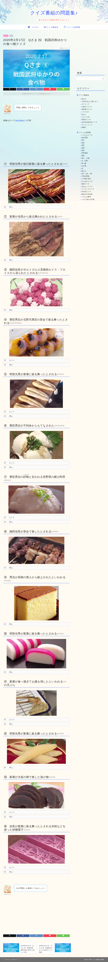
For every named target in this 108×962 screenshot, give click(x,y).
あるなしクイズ (86, 186)
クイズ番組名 (52, 27)
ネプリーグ (85, 104)
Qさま (5, 35)
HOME (34, 27)
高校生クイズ (86, 119)
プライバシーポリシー (11, 959)
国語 (83, 143)
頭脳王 (83, 127)
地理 (83, 148)
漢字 (83, 140)
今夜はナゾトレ (86, 106)
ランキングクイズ (87, 189)
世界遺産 (84, 153)
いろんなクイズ (86, 135)
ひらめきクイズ (86, 181)
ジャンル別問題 (73, 27)
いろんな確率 (86, 197)
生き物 (83, 166)
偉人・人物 (85, 158)
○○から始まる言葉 (87, 199)
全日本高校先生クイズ (89, 122)
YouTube (19, 120)
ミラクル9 (85, 112)
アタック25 (85, 117)
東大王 (83, 99)
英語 (83, 145)
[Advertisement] (36, 141)
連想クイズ (85, 184)
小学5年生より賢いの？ (89, 101)
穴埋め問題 (85, 176)
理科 (83, 155)
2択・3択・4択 (86, 173)
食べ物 (83, 163)
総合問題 (84, 137)
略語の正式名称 (86, 194)
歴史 (83, 150)
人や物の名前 (86, 179)
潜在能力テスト (86, 109)
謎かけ (83, 171)
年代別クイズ (86, 191)
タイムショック (86, 125)
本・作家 (84, 161)
